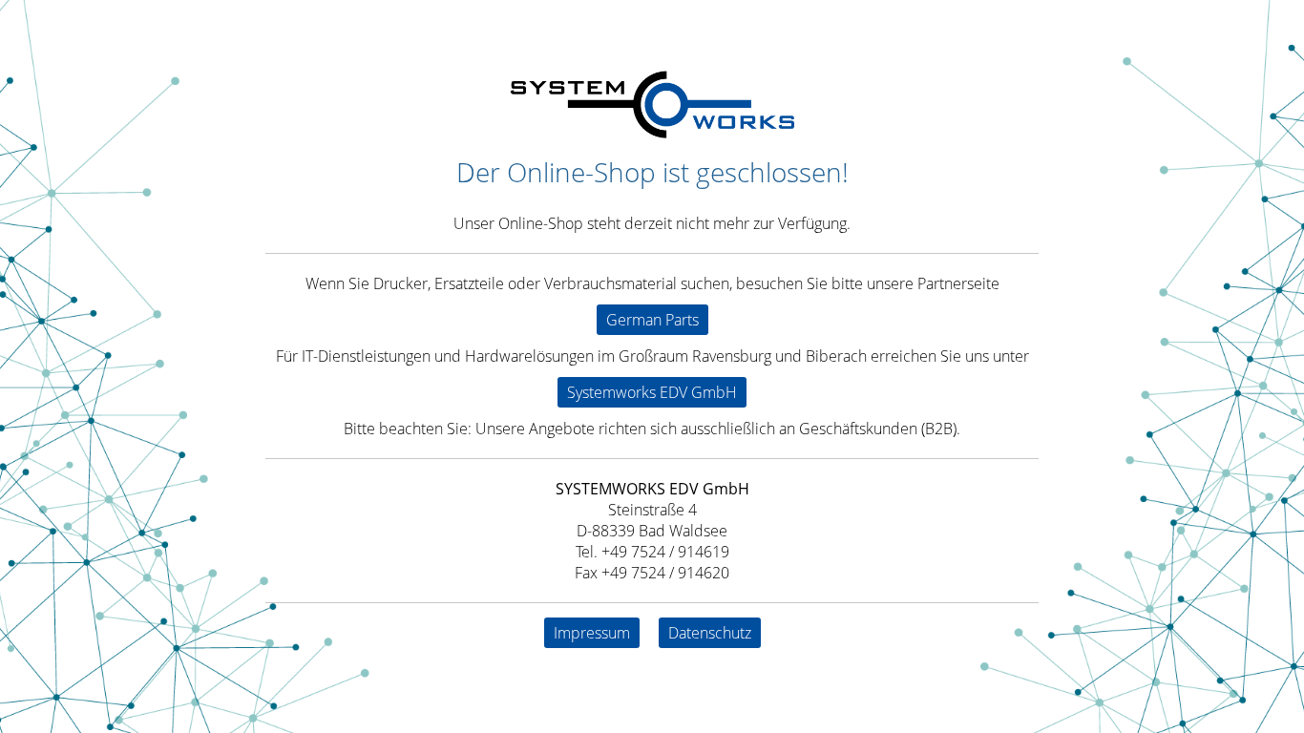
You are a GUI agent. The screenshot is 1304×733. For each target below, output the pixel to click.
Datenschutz (709, 632)
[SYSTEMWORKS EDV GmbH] (652, 132)
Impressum (592, 632)
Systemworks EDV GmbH (652, 392)
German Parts (652, 319)
